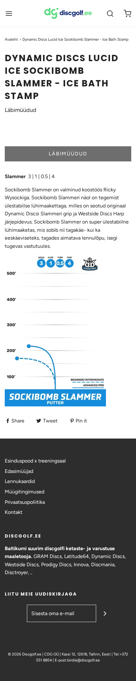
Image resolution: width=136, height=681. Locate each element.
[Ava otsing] (110, 13)
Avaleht (11, 39)
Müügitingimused (24, 492)
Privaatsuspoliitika (25, 502)
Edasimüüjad (19, 471)
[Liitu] (105, 613)
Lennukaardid (20, 481)
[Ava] (8, 13)
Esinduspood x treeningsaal (35, 461)
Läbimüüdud (68, 154)
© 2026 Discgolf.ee (25, 654)
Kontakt (13, 512)
